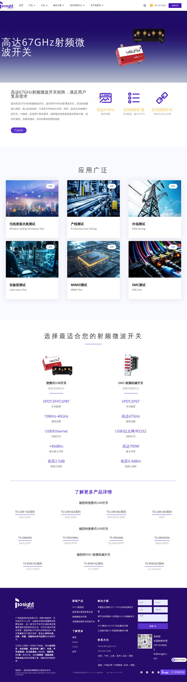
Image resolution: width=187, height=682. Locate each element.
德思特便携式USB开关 (93, 503)
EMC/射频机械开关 (130, 383)
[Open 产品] (34, 5)
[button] (145, 5)
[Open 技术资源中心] (84, 5)
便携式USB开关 (56, 383)
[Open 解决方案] (63, 5)
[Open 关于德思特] (103, 5)
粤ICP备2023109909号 (114, 672)
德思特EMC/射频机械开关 (93, 554)
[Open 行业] (47, 5)
